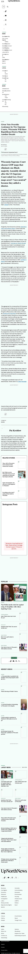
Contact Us (4, 935)
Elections (4, 635)
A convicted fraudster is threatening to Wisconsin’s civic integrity (9, 705)
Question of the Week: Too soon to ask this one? (9, 627)
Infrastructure (18, 898)
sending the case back (9, 313)
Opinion (7, 88)
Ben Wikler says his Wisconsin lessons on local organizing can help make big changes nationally (9, 474)
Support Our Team (19, 933)
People (4, 78)
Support (3, 944)
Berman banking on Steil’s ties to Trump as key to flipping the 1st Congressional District (9, 829)
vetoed (6, 204)
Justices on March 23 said (18, 243)
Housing (7, 48)
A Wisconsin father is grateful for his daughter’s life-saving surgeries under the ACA (10, 677)
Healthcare (4, 896)
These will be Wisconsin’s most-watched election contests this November (9, 464)
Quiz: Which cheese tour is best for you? (8, 617)
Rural (6, 59)
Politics (7, 54)
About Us (3, 931)
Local (4, 68)
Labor (3, 52)
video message (22, 381)
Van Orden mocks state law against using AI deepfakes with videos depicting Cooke (12, 606)
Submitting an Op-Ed (20, 935)
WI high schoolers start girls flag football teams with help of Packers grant (8, 860)
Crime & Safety (18, 890)
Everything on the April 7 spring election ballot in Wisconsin (8, 494)
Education (7, 43)
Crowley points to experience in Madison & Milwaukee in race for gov (9, 719)
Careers (3, 947)
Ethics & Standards (5, 941)
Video (3, 88)
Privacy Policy (4, 950)
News (4, 33)
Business (4, 36)
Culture (4, 70)
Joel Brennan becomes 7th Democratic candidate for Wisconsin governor (9, 732)
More (4, 86)
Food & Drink (4, 614)
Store (3, 94)
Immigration (4, 898)
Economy (4, 43)
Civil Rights (4, 890)
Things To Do (18, 920)
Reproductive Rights (6, 905)
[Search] (7, 7)
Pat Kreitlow (4, 144)
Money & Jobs (5, 902)
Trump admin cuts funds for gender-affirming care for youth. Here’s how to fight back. (8, 850)
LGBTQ (7, 52)
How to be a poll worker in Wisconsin (7, 637)
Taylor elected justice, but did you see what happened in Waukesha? (9, 484)
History (4, 76)
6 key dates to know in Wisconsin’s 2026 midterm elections (9, 648)
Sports (4, 63)
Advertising (5, 106)
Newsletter (7, 90)
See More (24, 767)
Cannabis (7, 36)
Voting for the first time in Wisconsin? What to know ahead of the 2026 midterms (8, 840)
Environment (18, 894)
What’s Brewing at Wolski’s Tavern (9, 691)
